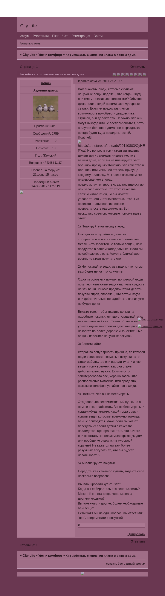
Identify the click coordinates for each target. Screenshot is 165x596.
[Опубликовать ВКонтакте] (114, 75)
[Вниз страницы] (150, 326)
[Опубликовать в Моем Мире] (131, 75)
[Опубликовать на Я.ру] (136, 75)
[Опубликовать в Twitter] (123, 75)
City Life (29, 54)
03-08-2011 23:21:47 (107, 80)
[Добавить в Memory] (144, 75)
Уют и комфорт (50, 54)
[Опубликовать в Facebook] (118, 75)
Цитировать (136, 534)
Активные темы (30, 43)
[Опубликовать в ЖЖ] (140, 75)
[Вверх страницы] (151, 319)
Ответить (137, 67)
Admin (46, 83)
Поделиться (85, 80)
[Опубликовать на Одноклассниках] (127, 75)
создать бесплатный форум (125, 563)
